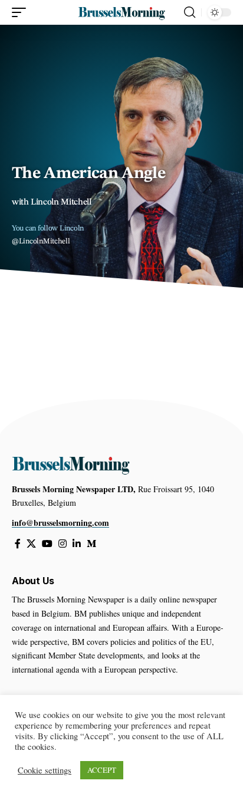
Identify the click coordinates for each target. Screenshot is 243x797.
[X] (31, 544)
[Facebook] (18, 544)
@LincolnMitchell (41, 241)
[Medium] (91, 544)
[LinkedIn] (77, 544)
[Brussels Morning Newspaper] (122, 12)
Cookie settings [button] (44, 770)
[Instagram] (62, 544)
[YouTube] (47, 544)
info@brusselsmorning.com (60, 522)
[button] (22, 12)
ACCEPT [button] (101, 770)
